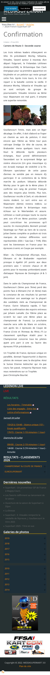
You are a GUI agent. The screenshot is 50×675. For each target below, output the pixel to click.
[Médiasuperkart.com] (38, 652)
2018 (7, 543)
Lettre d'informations (18, 412)
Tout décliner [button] (25, 8)
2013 (7, 584)
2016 (7, 554)
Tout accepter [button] (11, 8)
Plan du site (25, 666)
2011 (7, 573)
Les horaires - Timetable (19, 404)
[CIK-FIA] (38, 647)
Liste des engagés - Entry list (22, 408)
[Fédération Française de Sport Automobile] (25, 637)
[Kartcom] (25, 642)
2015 (7, 559)
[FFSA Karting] (27, 647)
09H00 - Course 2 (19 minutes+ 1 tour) (26, 444)
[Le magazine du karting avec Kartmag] (15, 647)
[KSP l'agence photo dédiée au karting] (11, 652)
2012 (7, 579)
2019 (7, 538)
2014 (7, 589)
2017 (7, 548)
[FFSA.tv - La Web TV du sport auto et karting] (24, 652)
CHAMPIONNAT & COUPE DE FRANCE (23, 466)
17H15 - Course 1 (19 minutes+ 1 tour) (26, 432)
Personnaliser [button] (39, 8)
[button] (4, 19)
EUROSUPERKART (13, 471)
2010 (7, 568)
